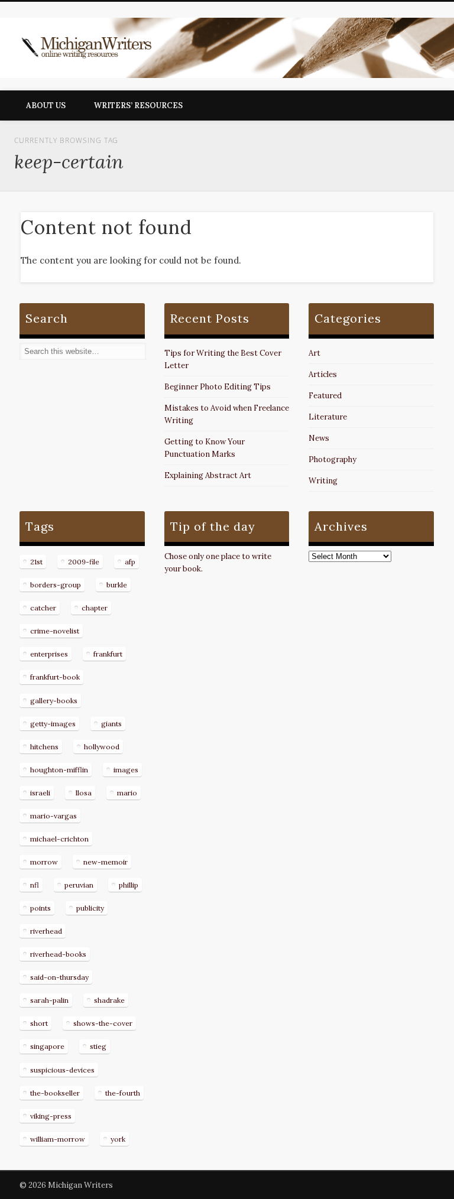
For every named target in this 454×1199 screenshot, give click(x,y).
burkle (116, 584)
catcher (43, 607)
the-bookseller (55, 1092)
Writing (323, 481)
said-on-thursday (59, 977)
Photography (332, 459)
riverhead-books (58, 954)
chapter (95, 607)
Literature (328, 417)
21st (36, 561)
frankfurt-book (55, 676)
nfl (34, 884)
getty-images (53, 723)
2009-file (83, 561)
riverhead (46, 931)
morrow (44, 861)
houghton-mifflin (59, 769)
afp (130, 561)
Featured (325, 396)
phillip (128, 884)
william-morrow (57, 1139)
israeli (40, 792)
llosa (84, 792)
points (40, 908)
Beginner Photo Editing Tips (217, 387)
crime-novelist (54, 630)
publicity (90, 908)
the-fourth (122, 1092)
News (319, 438)
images (126, 769)
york (118, 1139)
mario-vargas (53, 815)
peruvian (78, 884)
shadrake (109, 1000)
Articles (323, 374)
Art (314, 353)
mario (127, 792)
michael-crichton (59, 838)
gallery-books (53, 700)
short (39, 1023)
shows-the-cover (102, 1023)
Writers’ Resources (138, 105)
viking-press (51, 1116)
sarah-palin (49, 1000)
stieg (98, 1046)
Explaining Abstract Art (207, 475)
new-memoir (105, 861)
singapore (47, 1046)
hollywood (101, 746)
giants (111, 723)
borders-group (55, 584)
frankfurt (107, 653)
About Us (46, 105)
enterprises (49, 653)
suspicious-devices (62, 1069)
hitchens (44, 746)
